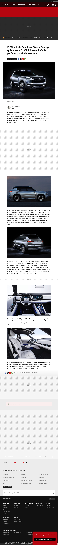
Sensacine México (28, 532)
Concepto (35, 372)
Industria (13, 4)
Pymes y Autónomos (18, 521)
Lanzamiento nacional (26, 480)
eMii (4, 483)
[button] (15, 107)
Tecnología (41, 477)
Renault (52, 37)
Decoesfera (5, 521)
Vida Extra (16, 507)
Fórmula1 (5, 474)
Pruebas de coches (43, 474)
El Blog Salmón (17, 519)
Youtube (53, 5)
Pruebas (7, 4)
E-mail (25, 59)
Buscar (52, 493)
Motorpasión (48, 505)
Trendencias (5, 519)
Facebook (45, 5)
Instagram (48, 5)
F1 (38, 4)
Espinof (26, 507)
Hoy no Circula (7, 37)
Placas (13, 37)
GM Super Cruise (43, 483)
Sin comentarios (13, 59)
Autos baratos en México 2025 (20, 456)
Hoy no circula (22, 4)
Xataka (4, 505)
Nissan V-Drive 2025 (33, 456)
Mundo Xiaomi (6, 513)
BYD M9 (41, 456)
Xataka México (6, 532)
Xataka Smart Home (7, 511)
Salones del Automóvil (8, 477)
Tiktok (55, 5)
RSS (20, 462)
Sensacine (27, 505)
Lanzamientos (32, 4)
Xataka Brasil (6, 534)
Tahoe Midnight (43, 480)
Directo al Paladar (39, 505)
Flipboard (23, 59)
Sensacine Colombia (29, 534)
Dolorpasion (6, 480)
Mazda (31, 37)
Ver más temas (7, 486)
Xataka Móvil (5, 507)
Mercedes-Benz (46, 37)
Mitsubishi (22, 372)
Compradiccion (6, 523)
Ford (40, 37)
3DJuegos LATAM (17, 532)
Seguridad (23, 477)
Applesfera (5, 509)
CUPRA (35, 37)
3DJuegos (16, 505)
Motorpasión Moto (50, 507)
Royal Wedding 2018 (26, 483)
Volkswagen (25, 37)
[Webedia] (54, 1)
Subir (51, 498)
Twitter (50, 5)
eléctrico (19, 37)
